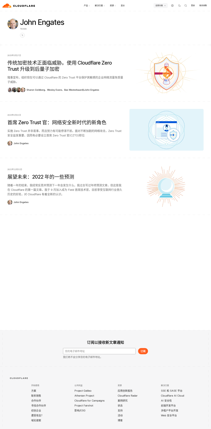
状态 (120, 405)
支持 (120, 410)
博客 (120, 420)
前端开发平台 (168, 405)
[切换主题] (179, 5)
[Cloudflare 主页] (19, 6)
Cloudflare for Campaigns (89, 400)
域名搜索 (36, 420)
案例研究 (123, 400)
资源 (112, 5)
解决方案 (99, 5)
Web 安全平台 (169, 415)
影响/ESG (79, 410)
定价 (123, 5)
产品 (86, 5)
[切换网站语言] (172, 5)
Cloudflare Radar (128, 395)
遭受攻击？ (37, 415)
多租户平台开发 (169, 410)
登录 (193, 5)
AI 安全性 (166, 400)
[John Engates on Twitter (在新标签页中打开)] (22, 35)
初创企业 (36, 410)
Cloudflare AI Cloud (172, 395)
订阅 (143, 351)
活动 (120, 415)
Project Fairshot (83, 405)
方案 (33, 390)
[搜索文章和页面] (185, 5)
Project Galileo (82, 390)
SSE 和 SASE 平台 (171, 390)
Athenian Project (84, 395)
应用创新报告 (125, 390)
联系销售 (203, 5)
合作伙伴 (36, 400)
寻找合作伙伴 (38, 405)
